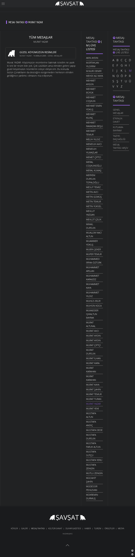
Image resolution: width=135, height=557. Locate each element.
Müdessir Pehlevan (91, 488)
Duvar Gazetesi (73, 528)
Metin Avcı (92, 192)
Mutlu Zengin (94, 473)
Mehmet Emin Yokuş (94, 107)
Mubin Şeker (93, 249)
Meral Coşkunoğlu (94, 163)
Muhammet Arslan (92, 269)
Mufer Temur (94, 254)
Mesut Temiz (93, 187)
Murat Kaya (92, 384)
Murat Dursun (90, 351)
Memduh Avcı (94, 144)
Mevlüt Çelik (93, 219)
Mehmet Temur (90, 132)
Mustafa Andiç (91, 423)
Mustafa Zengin (91, 466)
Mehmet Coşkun (90, 99)
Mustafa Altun (91, 415)
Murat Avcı (92, 330)
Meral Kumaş (93, 170)
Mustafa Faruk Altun (93, 445)
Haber (87, 528)
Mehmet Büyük (90, 90)
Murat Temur (94, 394)
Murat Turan (93, 399)
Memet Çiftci (93, 157)
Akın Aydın (92, 57)
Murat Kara (92, 363)
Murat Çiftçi (93, 345)
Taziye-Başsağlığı (119, 137)
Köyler (14, 528)
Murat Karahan (91, 369)
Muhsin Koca (94, 305)
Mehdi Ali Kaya (94, 75)
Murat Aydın (93, 335)
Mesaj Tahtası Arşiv (120, 146)
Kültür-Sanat (55, 528)
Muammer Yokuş (92, 242)
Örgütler (109, 528)
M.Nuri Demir (93, 71)
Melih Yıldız (93, 139)
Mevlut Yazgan (90, 212)
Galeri (24, 528)
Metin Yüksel (93, 206)
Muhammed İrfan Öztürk (93, 260)
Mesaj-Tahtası (92, 39)
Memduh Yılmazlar (91, 150)
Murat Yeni (92, 408)
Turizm (97, 528)
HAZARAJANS (67, 533)
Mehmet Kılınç (90, 116)
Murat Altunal (90, 324)
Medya (121, 528)
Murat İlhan (93, 358)
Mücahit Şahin (91, 479)
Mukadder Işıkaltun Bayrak (92, 314)
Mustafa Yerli (94, 460)
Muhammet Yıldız (92, 294)
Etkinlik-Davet (118, 120)
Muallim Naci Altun (94, 234)
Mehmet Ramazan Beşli (94, 124)
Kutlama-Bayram (118, 129)
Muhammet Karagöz (92, 277)
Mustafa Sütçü (91, 453)
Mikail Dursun (90, 226)
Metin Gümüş (94, 196)
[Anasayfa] (69, 3)
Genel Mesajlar (55, 55)
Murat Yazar (26, 55)
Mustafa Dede (94, 430)
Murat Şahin (93, 389)
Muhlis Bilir (93, 300)
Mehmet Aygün (90, 82)
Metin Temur (93, 201)
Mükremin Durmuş (92, 496)
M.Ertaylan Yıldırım (92, 64)
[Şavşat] (67, 518)
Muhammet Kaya (92, 286)
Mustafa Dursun (91, 436)
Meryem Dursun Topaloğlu (92, 179)
